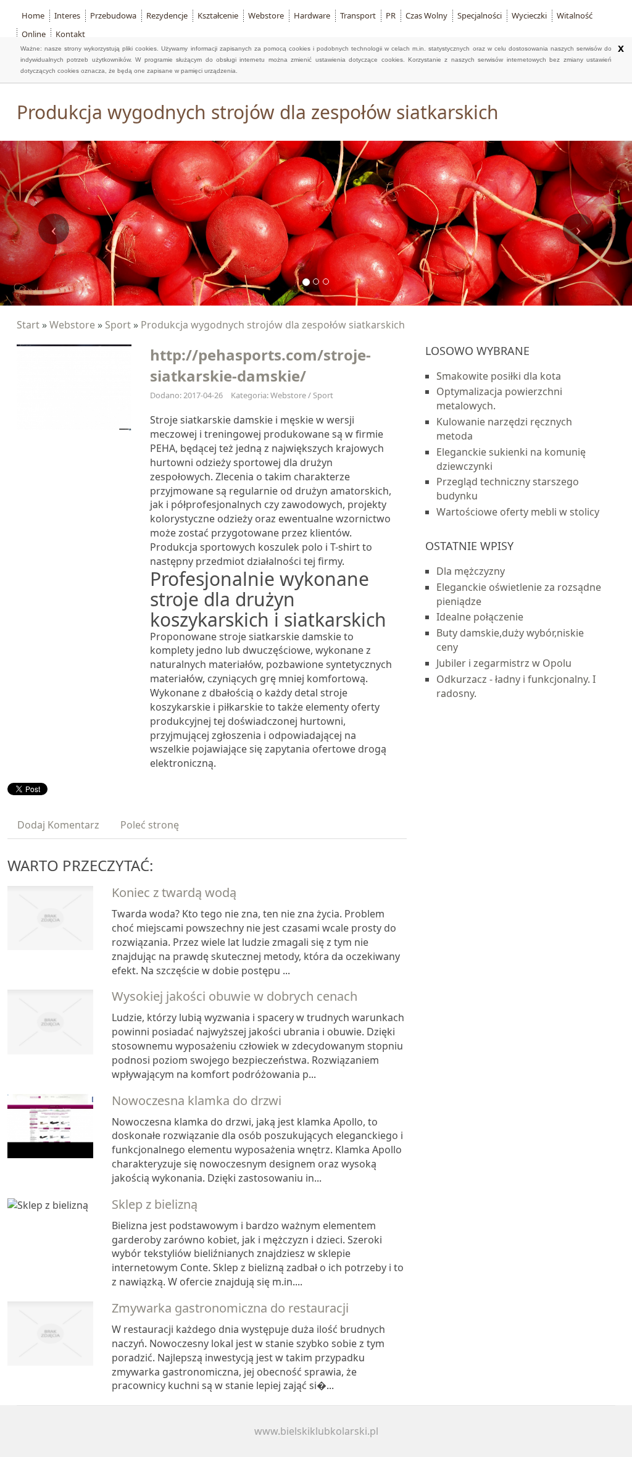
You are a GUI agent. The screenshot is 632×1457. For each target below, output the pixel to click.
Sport (118, 325)
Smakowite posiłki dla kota (498, 376)
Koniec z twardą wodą (174, 892)
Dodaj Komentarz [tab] (58, 825)
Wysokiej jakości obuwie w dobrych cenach (234, 996)
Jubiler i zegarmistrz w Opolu (504, 663)
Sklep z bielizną (155, 1204)
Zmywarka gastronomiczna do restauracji (230, 1308)
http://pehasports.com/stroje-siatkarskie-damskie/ (260, 365)
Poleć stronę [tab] (149, 825)
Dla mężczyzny (470, 571)
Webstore (72, 325)
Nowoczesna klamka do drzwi (196, 1100)
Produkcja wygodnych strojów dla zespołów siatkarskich (273, 325)
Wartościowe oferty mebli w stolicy (517, 512)
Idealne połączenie (479, 617)
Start (28, 325)
